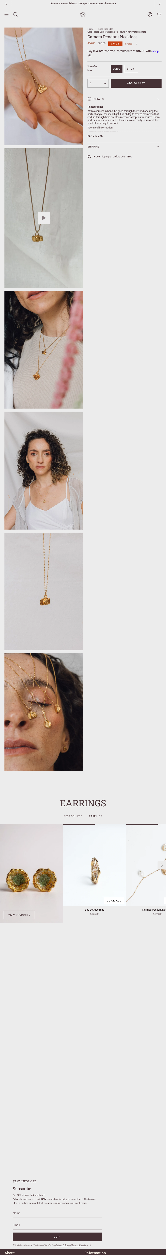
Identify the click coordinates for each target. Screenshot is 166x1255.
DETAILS (99, 99)
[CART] (159, 14)
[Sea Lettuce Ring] (94, 865)
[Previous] (6, 3)
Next (162, 865)
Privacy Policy (62, 1245)
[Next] (160, 3)
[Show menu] (6, 14)
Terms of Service (79, 1245)
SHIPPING (93, 146)
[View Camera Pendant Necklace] (43, 218)
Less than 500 (105, 29)
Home (90, 29)
